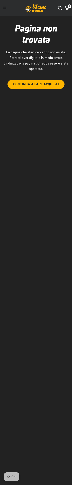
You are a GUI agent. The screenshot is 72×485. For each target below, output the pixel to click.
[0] (66, 8)
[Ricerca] (60, 8)
